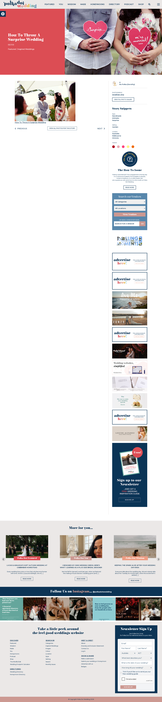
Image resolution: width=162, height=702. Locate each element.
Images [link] (48, 648)
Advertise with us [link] (87, 664)
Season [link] (48, 662)
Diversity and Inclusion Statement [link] (92, 646)
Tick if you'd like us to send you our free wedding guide (137, 673)
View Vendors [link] (130, 214)
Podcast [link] (129, 4)
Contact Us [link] (85, 648)
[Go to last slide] (3, 559)
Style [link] (47, 656)
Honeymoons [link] (97, 4)
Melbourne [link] (116, 136)
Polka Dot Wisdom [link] (135, 558)
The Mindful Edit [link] (15, 662)
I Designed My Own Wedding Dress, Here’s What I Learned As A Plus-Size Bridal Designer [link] (81, 566)
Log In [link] (83, 651)
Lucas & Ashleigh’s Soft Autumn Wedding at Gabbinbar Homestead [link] (27, 566)
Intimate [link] (115, 118)
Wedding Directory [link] (16, 672)
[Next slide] (158, 559)
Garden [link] (115, 127)
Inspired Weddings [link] (26, 49)
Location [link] (48, 654)
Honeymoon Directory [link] (17, 674)
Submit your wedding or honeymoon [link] (93, 661)
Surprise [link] (115, 120)
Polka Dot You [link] (81, 558)
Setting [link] (48, 659)
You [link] (61, 4)
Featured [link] (49, 4)
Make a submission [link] (87, 658)
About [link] (83, 643)
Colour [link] (48, 651)
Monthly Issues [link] (51, 664)
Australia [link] (115, 134)
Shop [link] (141, 4)
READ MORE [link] (129, 187)
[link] (3, 14)
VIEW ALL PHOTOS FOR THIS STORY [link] (62, 128)
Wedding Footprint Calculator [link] (20, 664)
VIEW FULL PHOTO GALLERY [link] (123, 99)
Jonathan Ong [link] (118, 95)
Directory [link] (114, 4)
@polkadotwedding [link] (102, 592)
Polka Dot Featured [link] (27, 558)
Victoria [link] (115, 138)
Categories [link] (49, 643)
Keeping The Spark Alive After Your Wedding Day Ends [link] (135, 566)
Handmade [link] (116, 116)
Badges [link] (83, 666)
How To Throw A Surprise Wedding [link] (30, 122)
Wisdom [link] (72, 4)
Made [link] (83, 4)
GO (142, 224)
